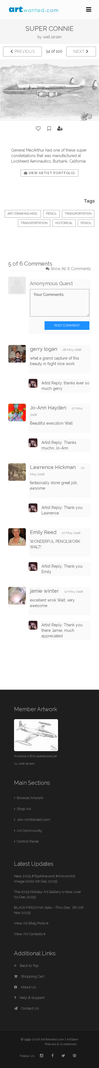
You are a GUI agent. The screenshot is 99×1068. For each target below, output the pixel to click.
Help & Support (32, 998)
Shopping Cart (32, 976)
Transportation (78, 213)
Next (79, 51)
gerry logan (43, 349)
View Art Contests (28, 934)
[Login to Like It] (38, 129)
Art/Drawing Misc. (22, 213)
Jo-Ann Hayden (48, 408)
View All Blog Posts (30, 923)
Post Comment (67, 325)
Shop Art (24, 809)
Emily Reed (43, 532)
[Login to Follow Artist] (60, 129)
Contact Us (29, 1008)
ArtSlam (72, 1039)
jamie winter (44, 591)
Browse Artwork (30, 798)
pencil (86, 223)
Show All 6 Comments (71, 268)
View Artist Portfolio (51, 173)
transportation (34, 223)
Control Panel (28, 841)
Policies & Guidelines (60, 1044)
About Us (28, 987)
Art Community (29, 831)
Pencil (51, 213)
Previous (24, 51)
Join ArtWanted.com (33, 820)
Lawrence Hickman (53, 467)
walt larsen (52, 37)
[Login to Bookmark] (49, 129)
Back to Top (28, 966)
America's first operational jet (35, 756)
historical (64, 223)
